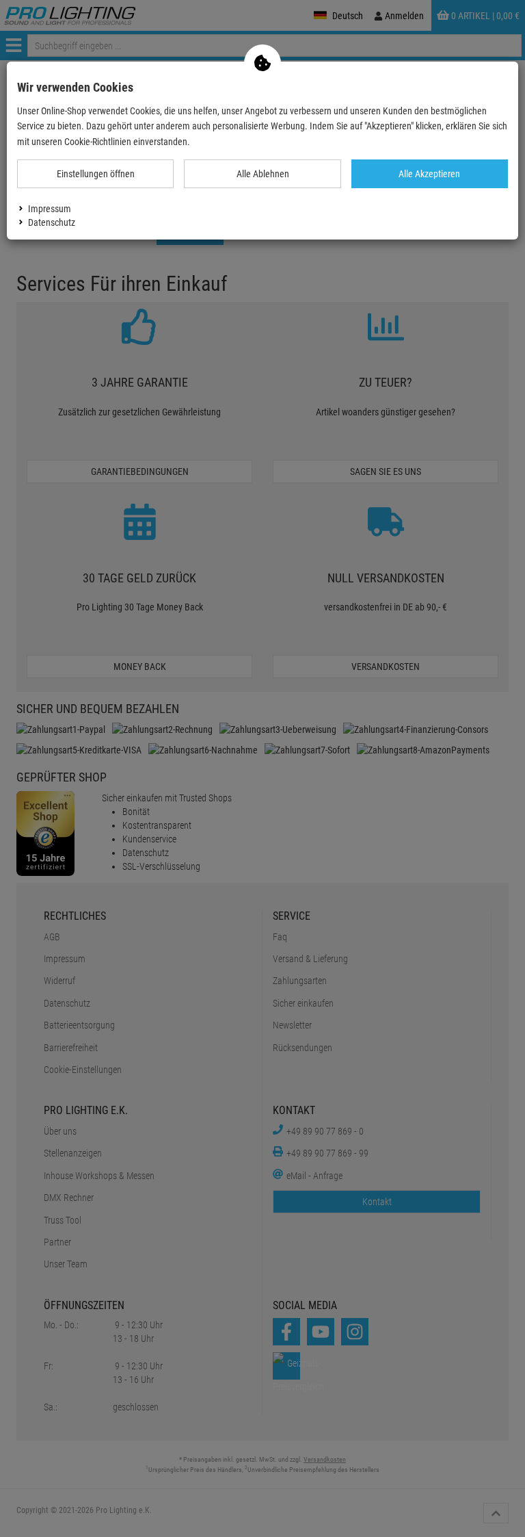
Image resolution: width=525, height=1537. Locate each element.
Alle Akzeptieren (429, 173)
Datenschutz (51, 222)
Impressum (49, 208)
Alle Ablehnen (263, 173)
